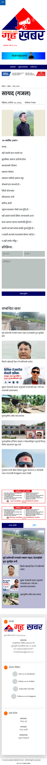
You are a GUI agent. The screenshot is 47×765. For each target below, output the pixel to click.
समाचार (13, 67)
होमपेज (3, 86)
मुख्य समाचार (23, 67)
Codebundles (26, 763)
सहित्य (9, 86)
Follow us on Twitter (26, 681)
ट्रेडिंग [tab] (34, 525)
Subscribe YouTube (26, 688)
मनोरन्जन (33, 67)
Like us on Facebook (26, 674)
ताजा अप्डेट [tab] (13, 525)
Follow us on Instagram (26, 696)
